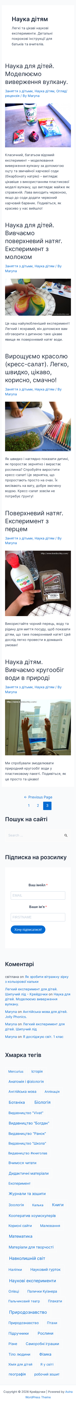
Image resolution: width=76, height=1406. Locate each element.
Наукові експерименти (32, 1280)
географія (17, 1374)
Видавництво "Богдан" (29, 1123)
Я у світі (47, 1364)
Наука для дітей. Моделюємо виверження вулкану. (36, 73)
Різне (13, 1344)
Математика (20, 1236)
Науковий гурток (45, 1269)
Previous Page (38, 797)
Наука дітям (44, 91)
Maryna (11, 1012)
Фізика (45, 1354)
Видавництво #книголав (27, 1153)
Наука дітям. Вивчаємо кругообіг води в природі (34, 669)
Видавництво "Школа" (27, 1143)
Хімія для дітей (20, 1364)
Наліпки (15, 1270)
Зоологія (16, 1205)
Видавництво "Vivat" (26, 1113)
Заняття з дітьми (19, 91)
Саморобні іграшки (42, 1344)
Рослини (45, 1333)
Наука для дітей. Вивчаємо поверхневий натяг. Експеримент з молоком (33, 240)
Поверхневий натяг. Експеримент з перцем (34, 521)
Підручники (19, 1333)
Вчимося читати (22, 1163)
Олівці (14, 1291)
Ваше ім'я (37, 907)
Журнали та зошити (27, 1193)
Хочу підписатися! (28, 930)
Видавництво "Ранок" (27, 1133)
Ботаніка (17, 1102)
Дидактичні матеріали (29, 1173)
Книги (58, 1204)
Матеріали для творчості (31, 1247)
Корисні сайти (20, 1226)
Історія (37, 1071)
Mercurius (15, 1071)
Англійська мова (22, 1092)
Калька (37, 1205)
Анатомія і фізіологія (26, 1081)
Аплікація (52, 1092)
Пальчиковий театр (24, 1301)
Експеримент (20, 1183)
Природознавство (28, 1312)
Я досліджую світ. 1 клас (43, 1037)
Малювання (50, 1226)
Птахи (52, 1323)
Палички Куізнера (42, 1291)
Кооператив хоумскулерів (32, 1215)
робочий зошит (47, 1374)
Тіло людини (19, 1354)
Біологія (42, 1102)
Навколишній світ (27, 1258)
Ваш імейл (37, 885)
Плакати (55, 1301)
